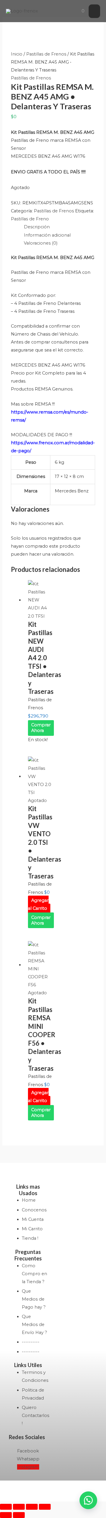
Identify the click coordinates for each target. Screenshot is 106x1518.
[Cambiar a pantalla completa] (19, 1507)
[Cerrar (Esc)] (45, 1507)
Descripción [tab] (37, 227)
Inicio (16, 54)
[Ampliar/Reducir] (6, 1507)
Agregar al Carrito (38, 904)
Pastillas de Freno (30, 219)
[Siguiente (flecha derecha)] (19, 1515)
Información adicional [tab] (47, 235)
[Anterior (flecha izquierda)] (6, 1515)
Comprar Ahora (41, 727)
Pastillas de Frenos (46, 54)
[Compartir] (32, 1507)
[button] (88, 1500)
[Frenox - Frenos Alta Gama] (22, 11)
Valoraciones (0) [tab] (40, 243)
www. (32, 412)
